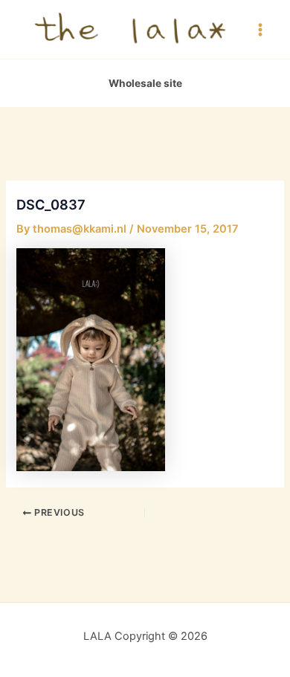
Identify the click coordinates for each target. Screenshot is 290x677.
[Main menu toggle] (260, 29)
